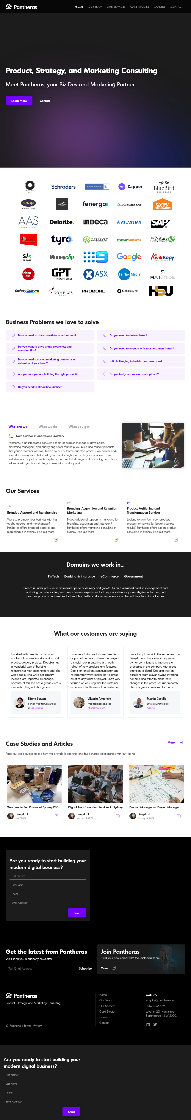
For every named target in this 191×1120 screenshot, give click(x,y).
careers (159, 6)
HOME (79, 6)
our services (116, 6)
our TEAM (95, 6)
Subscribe (85, 968)
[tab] (21, 426)
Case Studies (139, 6)
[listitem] (36, 523)
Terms (27, 1025)
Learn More (19, 101)
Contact (176, 6)
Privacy (37, 1025)
